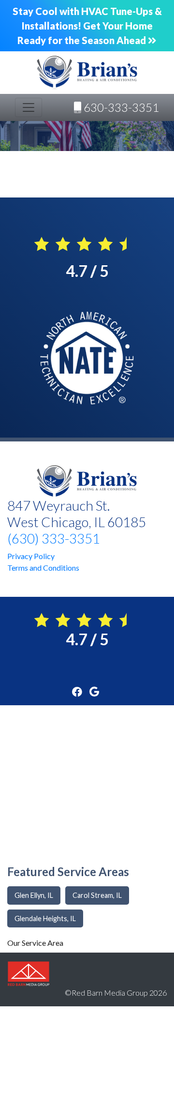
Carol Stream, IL (97, 895)
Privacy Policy (31, 556)
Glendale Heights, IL (45, 918)
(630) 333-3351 (53, 538)
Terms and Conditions (43, 567)
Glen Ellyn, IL (33, 895)
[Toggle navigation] (28, 107)
